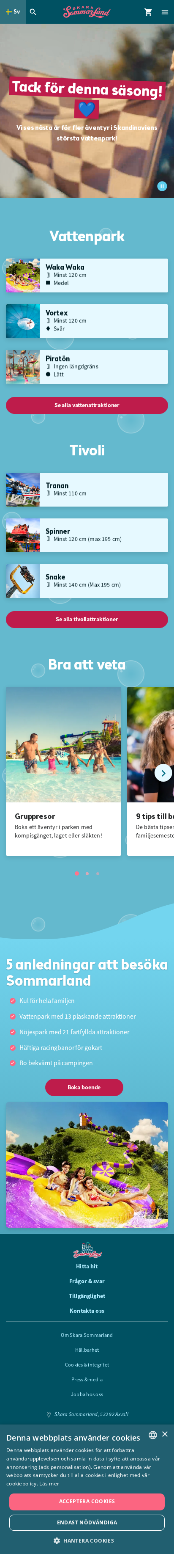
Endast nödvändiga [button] (87, 1522)
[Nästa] (163, 773)
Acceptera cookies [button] (87, 1501)
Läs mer (49, 1483)
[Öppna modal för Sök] (34, 12)
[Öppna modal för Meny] (165, 12)
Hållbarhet (87, 1350)
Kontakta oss (87, 1310)
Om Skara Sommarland (87, 1335)
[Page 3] (97, 873)
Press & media (87, 1379)
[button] (87, 1540)
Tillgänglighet (87, 1296)
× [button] (164, 1434)
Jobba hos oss (87, 1394)
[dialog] (87, 1489)
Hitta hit (87, 1266)
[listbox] (153, 1435)
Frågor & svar (87, 1281)
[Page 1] (77, 873)
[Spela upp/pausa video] (162, 186)
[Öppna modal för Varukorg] (148, 12)
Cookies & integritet (87, 1364)
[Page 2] (87, 873)
